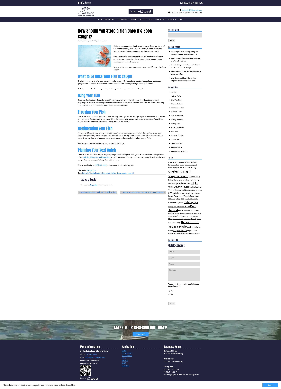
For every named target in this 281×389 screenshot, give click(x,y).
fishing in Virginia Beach (91, 173)
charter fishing (190, 167)
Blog (151, 19)
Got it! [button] (270, 385)
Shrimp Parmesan (174, 219)
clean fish (192, 180)
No (172, 294)
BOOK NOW (140, 334)
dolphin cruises (183, 183)
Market (134, 19)
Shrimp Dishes (194, 216)
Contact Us (160, 19)
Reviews (143, 19)
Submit (172, 303)
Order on (135, 11)
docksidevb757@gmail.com (192, 10)
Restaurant (123, 19)
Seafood (174, 131)
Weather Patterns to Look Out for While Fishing (98, 192)
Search (171, 40)
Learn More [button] (70, 385)
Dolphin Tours (176, 112)
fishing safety (106, 173)
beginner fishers (173, 165)
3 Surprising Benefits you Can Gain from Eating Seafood (142, 192)
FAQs (181, 19)
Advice (173, 92)
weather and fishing (193, 233)
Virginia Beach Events (179, 151)
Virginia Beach (176, 147)
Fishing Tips (91, 170)
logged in (93, 185)
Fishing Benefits (177, 120)
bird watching (189, 165)
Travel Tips (175, 139)
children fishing (184, 180)
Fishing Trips (110, 19)
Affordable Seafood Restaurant (176, 162)
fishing (178, 199)
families (186, 193)
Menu (124, 358)
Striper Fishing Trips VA (188, 219)
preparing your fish (127, 173)
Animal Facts (176, 96)
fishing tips (115, 173)
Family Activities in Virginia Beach (181, 196)
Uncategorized (176, 143)
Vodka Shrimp (181, 233)
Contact (125, 366)
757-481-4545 (91, 354)
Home (100, 19)
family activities (194, 193)
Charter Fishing (176, 104)
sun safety (176, 223)
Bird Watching (176, 100)
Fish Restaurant (177, 116)
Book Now (172, 19)
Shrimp (187, 216)
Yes (172, 291)
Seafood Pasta (179, 216)
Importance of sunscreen (188, 214)
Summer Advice (177, 135)
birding (182, 165)
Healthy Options (174, 214)
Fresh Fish (186, 207)
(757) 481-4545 (100, 165)
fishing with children (175, 207)
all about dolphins (191, 162)
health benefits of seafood (188, 210)
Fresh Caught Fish (177, 127)
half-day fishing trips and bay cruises (96, 157)
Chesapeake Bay (177, 108)
